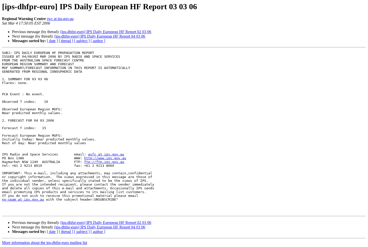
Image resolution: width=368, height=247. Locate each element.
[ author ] (98, 41)
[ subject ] (82, 41)
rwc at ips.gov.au (60, 19)
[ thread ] (66, 41)
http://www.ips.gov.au (105, 158)
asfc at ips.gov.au (106, 154)
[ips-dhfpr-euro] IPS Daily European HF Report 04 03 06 (99, 36)
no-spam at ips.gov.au (23, 199)
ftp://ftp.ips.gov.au (104, 162)
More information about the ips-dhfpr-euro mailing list (44, 242)
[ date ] (52, 41)
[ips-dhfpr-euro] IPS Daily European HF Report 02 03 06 (105, 32)
